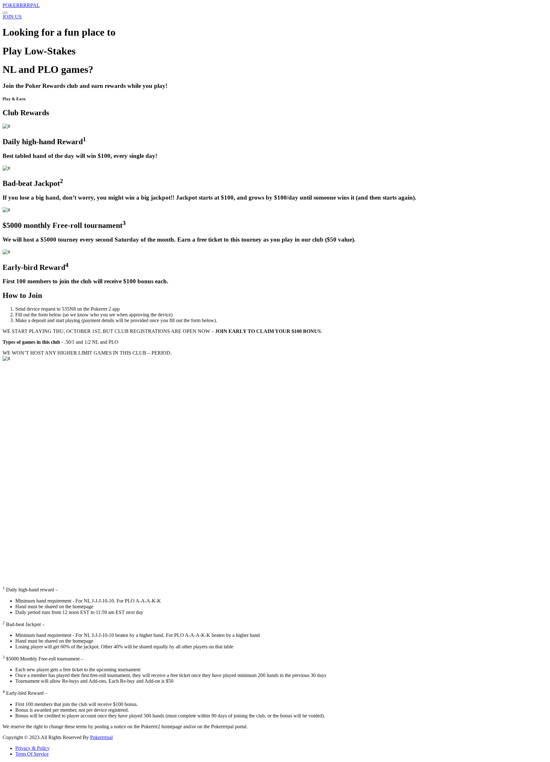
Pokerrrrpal (101, 737)
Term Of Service (32, 754)
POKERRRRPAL (21, 5)
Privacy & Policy (32, 748)
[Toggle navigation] (5, 13)
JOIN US (12, 16)
